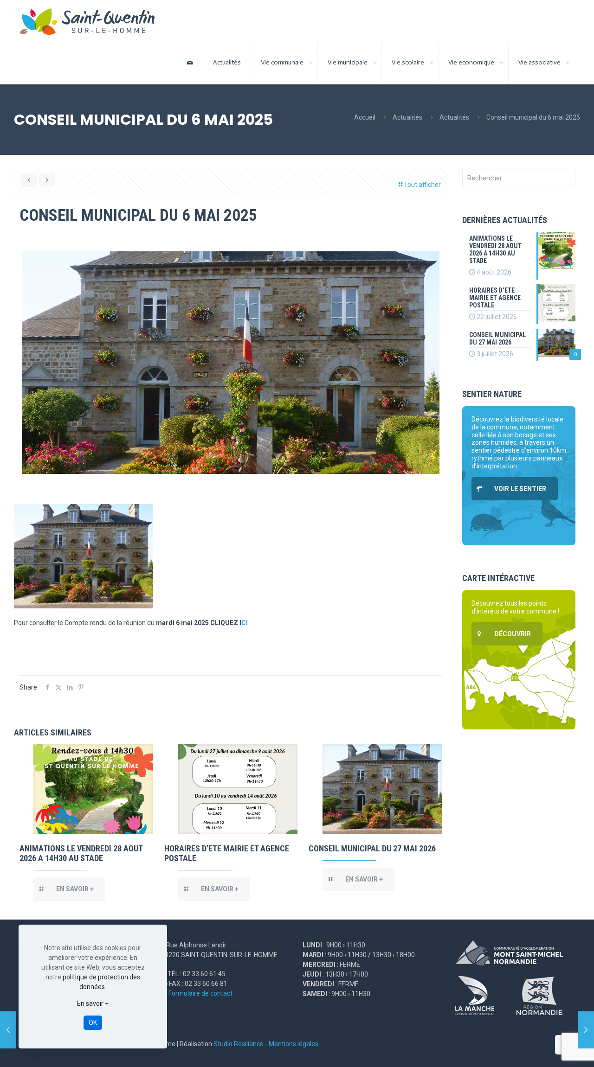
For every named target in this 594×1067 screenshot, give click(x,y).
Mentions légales (293, 1044)
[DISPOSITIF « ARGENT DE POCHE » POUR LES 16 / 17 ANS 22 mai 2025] (8, 1029)
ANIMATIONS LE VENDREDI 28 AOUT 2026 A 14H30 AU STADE (80, 853)
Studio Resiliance (238, 1044)
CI (244, 622)
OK (93, 1022)
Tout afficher (422, 184)
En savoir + (93, 1003)
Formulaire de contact (200, 993)
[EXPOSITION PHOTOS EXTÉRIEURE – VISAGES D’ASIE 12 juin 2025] (586, 1029)
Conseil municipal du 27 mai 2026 (372, 848)
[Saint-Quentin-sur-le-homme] (93, 21)
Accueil (364, 117)
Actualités (407, 117)
